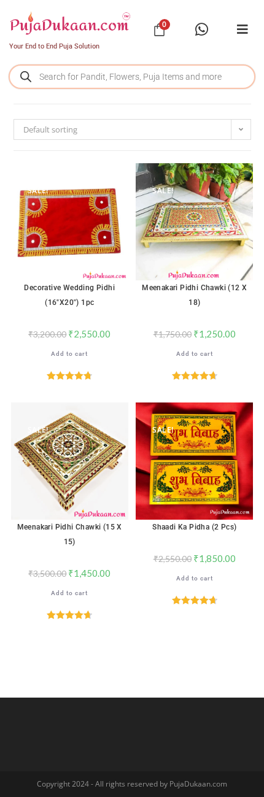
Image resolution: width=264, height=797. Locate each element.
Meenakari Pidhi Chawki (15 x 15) (69, 534)
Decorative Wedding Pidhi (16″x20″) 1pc (69, 295)
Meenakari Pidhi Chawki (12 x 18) (194, 295)
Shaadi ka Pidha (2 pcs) (194, 527)
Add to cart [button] (69, 353)
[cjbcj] (242, 29)
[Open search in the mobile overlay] (132, 76)
